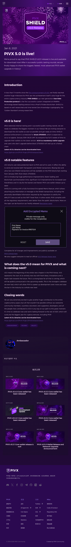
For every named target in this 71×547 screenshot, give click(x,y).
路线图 (23, 528)
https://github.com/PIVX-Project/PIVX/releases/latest (23, 152)
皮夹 (22, 504)
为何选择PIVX (39, 520)
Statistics (23, 520)
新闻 (22, 524)
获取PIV (8, 504)
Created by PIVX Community (55, 541)
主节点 (8, 520)
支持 (36, 508)
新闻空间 (49, 504)
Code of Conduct (52, 508)
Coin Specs (24, 512)
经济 (7, 528)
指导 (36, 516)
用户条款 (49, 516)
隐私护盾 (9, 508)
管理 (7, 524)
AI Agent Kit (25, 508)
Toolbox (37, 504)
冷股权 (8, 516)
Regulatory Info (52, 512)
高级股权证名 (10, 512)
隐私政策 (49, 520)
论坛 (36, 512)
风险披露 (49, 524)
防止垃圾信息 (51, 528)
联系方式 (38, 524)
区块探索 (23, 516)
